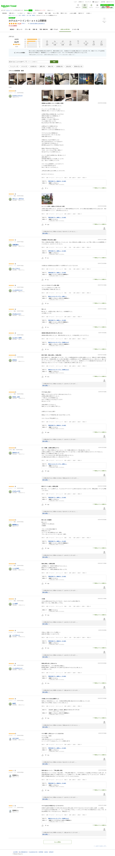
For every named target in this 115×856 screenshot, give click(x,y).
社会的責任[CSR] (33, 852)
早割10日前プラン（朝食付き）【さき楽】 (57, 181)
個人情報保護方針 (23, 852)
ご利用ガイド (81, 1)
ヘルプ (75, 1)
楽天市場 (103, 1)
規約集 (46, 852)
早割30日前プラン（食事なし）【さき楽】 (57, 272)
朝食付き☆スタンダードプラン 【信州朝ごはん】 (58, 342)
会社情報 (15, 852)
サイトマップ (88, 1)
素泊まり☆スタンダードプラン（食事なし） (57, 296)
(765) (65, 29)
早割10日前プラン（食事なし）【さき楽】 (57, 217)
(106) (44, 29)
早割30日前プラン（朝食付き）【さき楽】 (57, 425)
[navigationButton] (104, 78)
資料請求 (51, 852)
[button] (13, 79)
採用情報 (41, 852)
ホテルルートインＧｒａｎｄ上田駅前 (27, 20)
